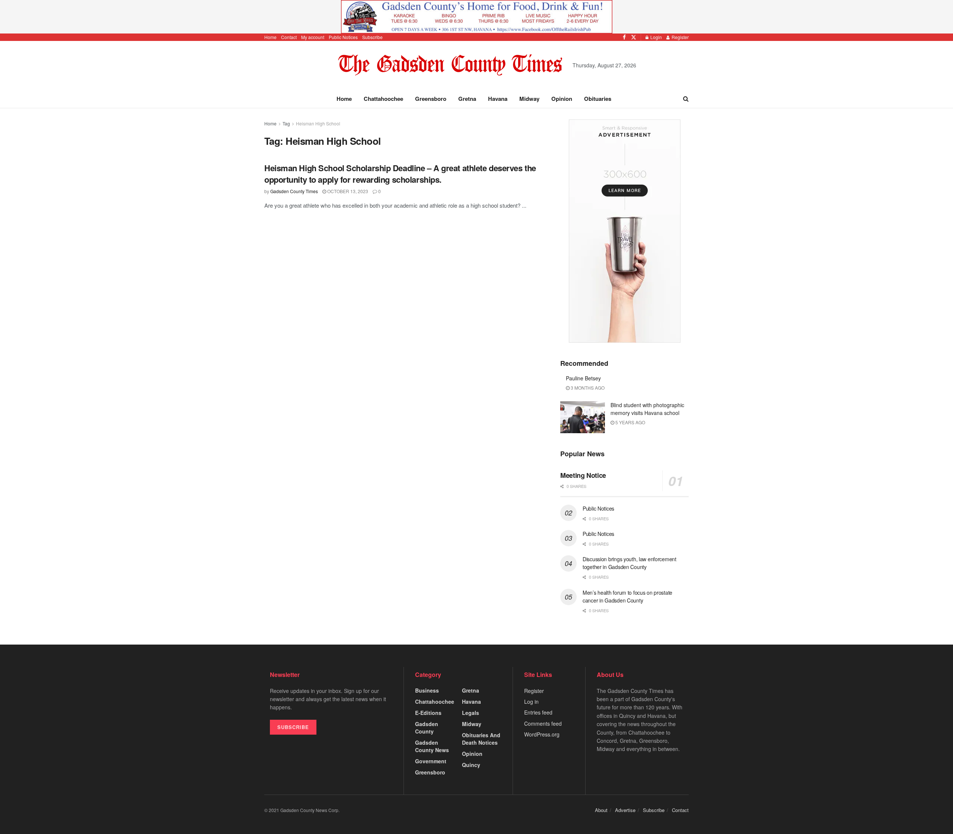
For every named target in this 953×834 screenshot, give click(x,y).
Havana (497, 99)
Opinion (561, 99)
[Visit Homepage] (450, 65)
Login (655, 37)
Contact (289, 37)
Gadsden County (426, 727)
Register (679, 37)
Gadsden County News (432, 746)
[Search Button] (686, 98)
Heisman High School (318, 123)
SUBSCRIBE (293, 727)
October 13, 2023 (347, 191)
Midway (529, 99)
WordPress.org (542, 734)
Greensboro (430, 99)
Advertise (625, 810)
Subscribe (372, 37)
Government (430, 761)
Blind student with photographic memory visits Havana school (647, 408)
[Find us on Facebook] (624, 37)
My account (312, 37)
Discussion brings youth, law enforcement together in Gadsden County (629, 563)
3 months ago (587, 387)
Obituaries (597, 99)
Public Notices (343, 37)
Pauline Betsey (583, 378)
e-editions (428, 712)
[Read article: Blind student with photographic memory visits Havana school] (582, 417)
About (601, 810)
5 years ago (629, 422)
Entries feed (538, 712)
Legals (470, 712)
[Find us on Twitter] (633, 37)
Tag (286, 123)
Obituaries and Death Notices (481, 738)
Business (427, 690)
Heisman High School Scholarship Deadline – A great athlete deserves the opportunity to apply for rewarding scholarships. (400, 173)
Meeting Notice (583, 475)
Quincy (471, 765)
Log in (531, 701)
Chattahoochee (383, 99)
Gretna (467, 99)
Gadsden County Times (294, 191)
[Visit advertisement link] (476, 16)
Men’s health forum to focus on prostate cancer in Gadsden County (627, 596)
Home (270, 37)
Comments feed (543, 723)
